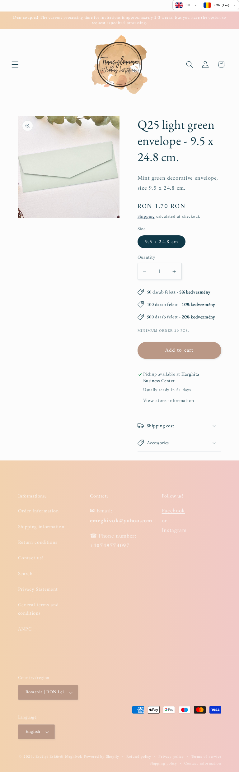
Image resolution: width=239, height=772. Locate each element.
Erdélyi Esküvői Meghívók (58, 756)
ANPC (25, 629)
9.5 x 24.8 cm (161, 242)
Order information (38, 511)
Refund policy (138, 757)
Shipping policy (163, 763)
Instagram (174, 530)
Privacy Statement (38, 589)
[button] (15, 64)
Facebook (173, 511)
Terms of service (206, 757)
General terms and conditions (38, 609)
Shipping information (41, 527)
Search (25, 574)
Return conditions (38, 542)
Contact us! (31, 558)
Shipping (146, 216)
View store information (168, 400)
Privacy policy (171, 757)
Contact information (202, 763)
